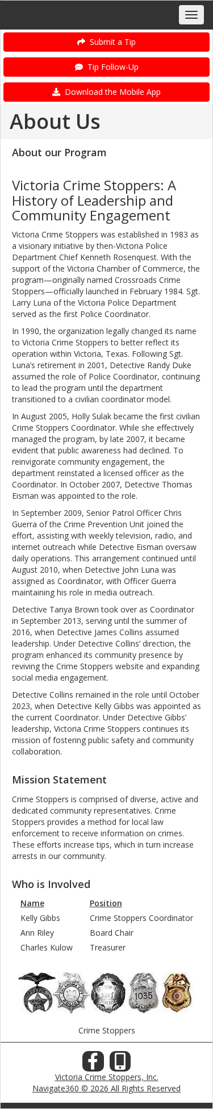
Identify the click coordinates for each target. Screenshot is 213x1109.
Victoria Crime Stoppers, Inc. (106, 1077)
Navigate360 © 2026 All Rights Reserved (106, 1088)
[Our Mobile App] (120, 1064)
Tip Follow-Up (111, 66)
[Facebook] (93, 1064)
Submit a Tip (110, 41)
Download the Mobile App (110, 91)
